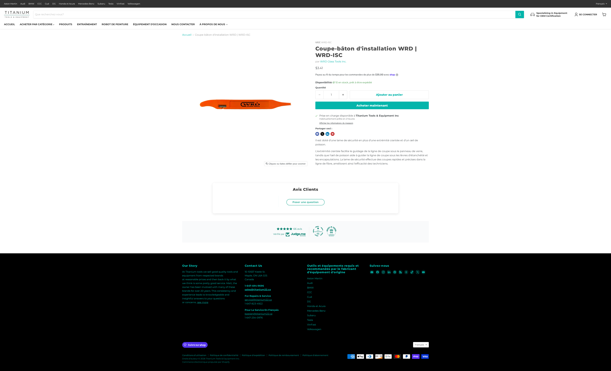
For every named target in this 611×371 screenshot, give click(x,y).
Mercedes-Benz (86, 4)
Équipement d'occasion (150, 24)
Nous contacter (183, 24)
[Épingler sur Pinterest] (332, 134)
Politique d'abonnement (315, 355)
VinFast (120, 4)
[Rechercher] (519, 14)
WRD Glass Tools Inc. (333, 61)
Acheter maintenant (372, 105)
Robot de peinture (115, 24)
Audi (22, 4)
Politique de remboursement (284, 355)
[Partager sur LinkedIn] (327, 134)
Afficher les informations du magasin (336, 123)
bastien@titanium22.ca (258, 313)
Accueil (9, 24)
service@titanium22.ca (258, 299)
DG (54, 4)
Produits (65, 24)
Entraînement (87, 24)
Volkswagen (134, 4)
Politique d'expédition (253, 355)
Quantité (320, 87)
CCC (39, 4)
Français (600, 3)
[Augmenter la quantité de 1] (343, 94)
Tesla (110, 4)
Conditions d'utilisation (194, 355)
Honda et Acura (67, 4)
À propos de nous (213, 24)
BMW (31, 4)
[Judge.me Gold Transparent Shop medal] (318, 231)
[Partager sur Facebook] (317, 134)
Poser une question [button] (305, 202)
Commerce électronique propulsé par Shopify (206, 362)
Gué (47, 4)
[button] (586, 14)
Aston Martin (10, 4)
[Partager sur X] (322, 134)
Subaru (101, 4)
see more (202, 302)
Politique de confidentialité (224, 355)
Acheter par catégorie (36, 24)
